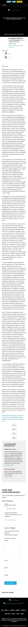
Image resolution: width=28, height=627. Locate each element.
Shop (2, 610)
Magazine (17, 610)
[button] (26, 7)
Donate (22, 613)
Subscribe (12, 610)
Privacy (13, 613)
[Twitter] (12, 606)
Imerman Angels (8, 476)
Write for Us (8, 613)
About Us (7, 610)
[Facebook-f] (9, 606)
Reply (6, 519)
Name (6, 560)
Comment (13, 538)
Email (6, 567)
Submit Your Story (9, 465)
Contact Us (23, 610)
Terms (17, 613)
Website (6, 575)
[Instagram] (15, 606)
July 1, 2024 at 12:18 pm (11, 508)
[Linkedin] (18, 606)
